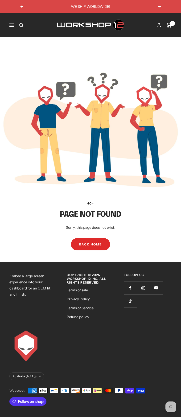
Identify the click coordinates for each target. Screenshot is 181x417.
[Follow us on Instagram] (143, 287)
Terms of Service (80, 308)
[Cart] (169, 25)
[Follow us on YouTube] (156, 287)
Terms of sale (77, 290)
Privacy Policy (78, 299)
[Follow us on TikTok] (130, 300)
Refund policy (78, 317)
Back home (90, 244)
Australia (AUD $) (24, 376)
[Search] (21, 25)
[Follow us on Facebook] (130, 287)
